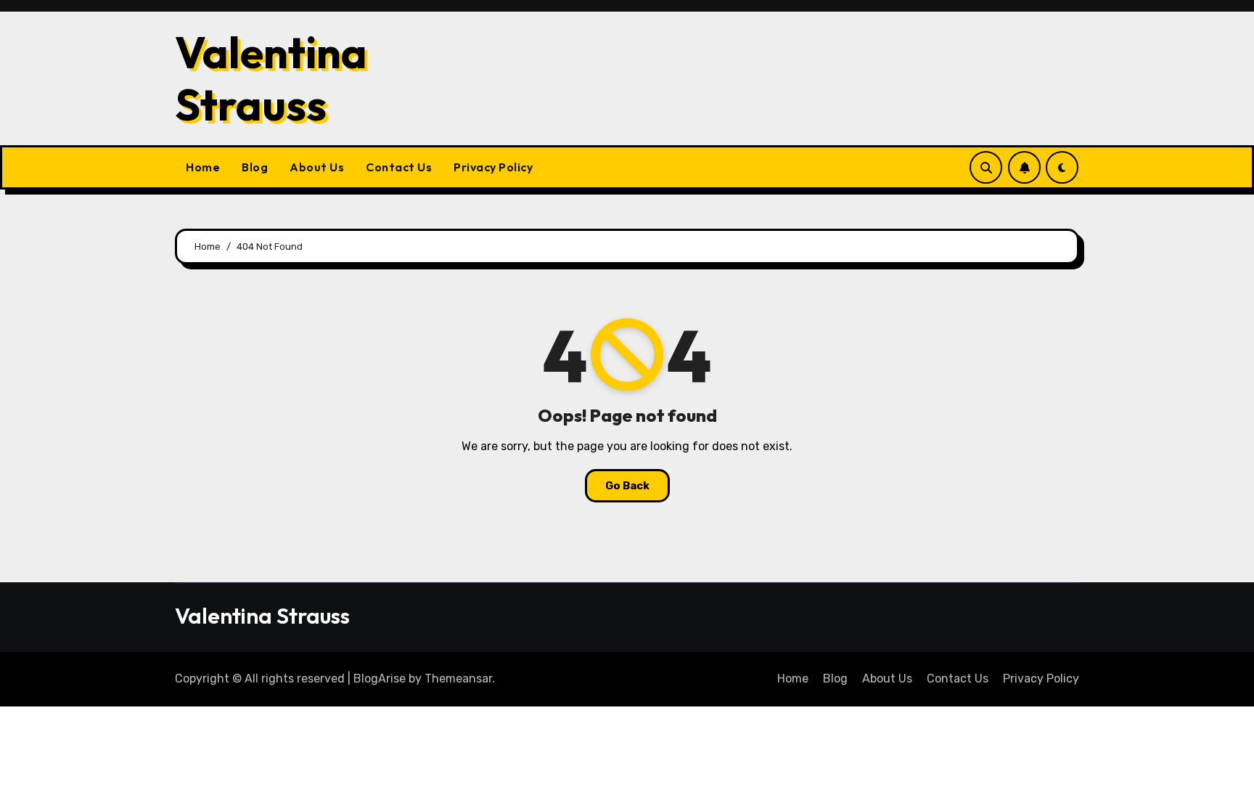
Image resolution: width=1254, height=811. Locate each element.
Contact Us (399, 167)
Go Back (627, 485)
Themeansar (458, 678)
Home (203, 167)
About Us (317, 167)
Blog (255, 167)
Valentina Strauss (271, 78)
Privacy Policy (493, 167)
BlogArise (379, 678)
